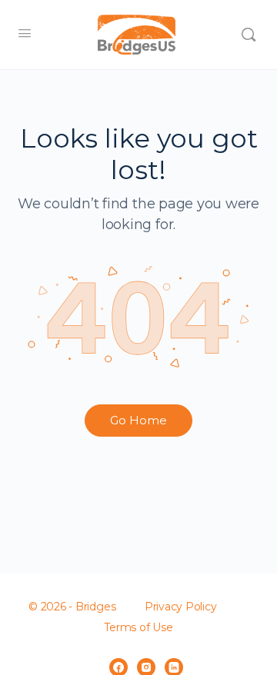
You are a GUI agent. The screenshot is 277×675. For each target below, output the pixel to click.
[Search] (248, 34)
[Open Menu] (24, 33)
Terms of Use (138, 627)
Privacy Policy (181, 606)
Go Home (138, 420)
